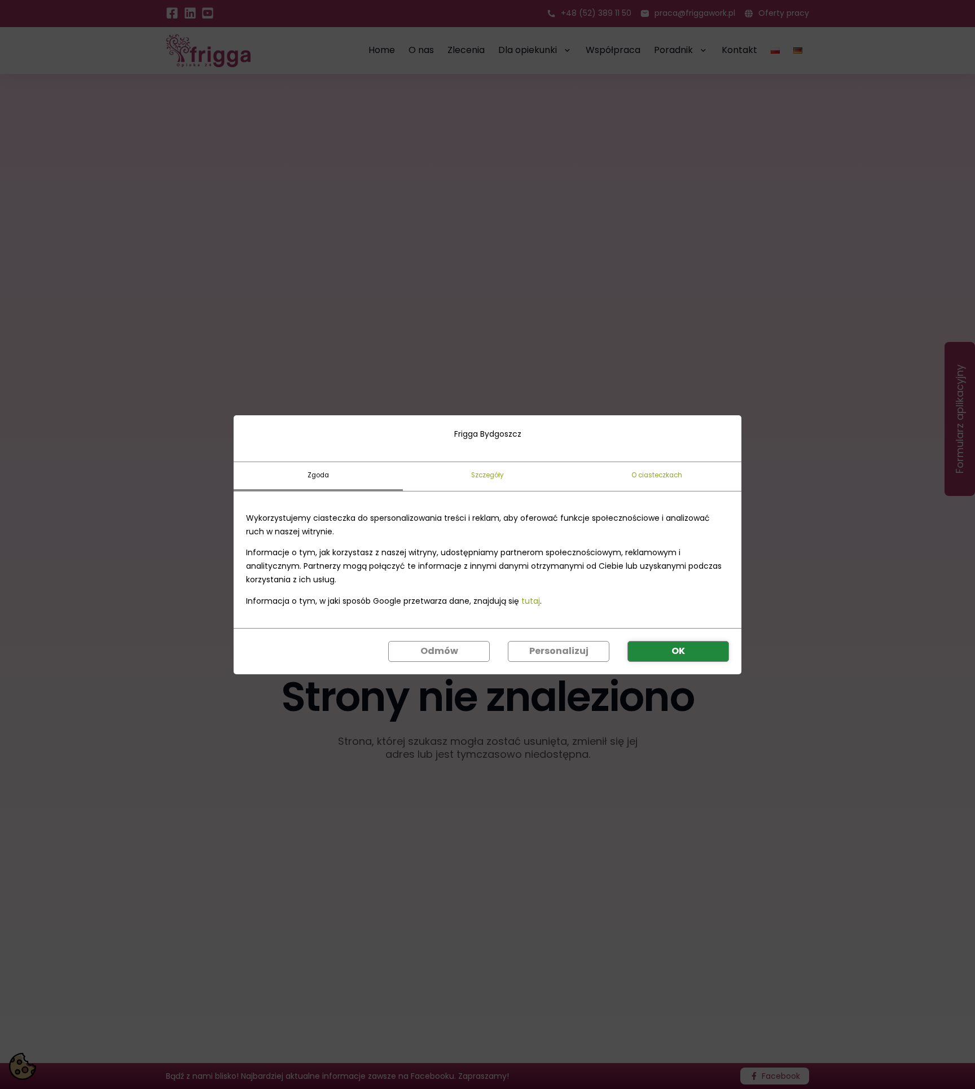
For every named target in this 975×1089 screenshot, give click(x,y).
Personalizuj (558, 650)
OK (678, 650)
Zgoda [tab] (318, 474)
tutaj (530, 600)
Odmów (439, 650)
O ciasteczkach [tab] (656, 474)
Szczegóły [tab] (487, 474)
